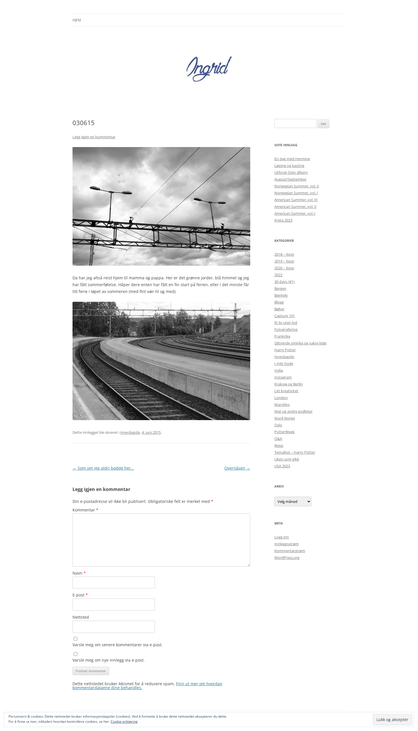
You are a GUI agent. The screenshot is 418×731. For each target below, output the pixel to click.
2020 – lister (284, 267)
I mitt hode (283, 363)
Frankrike (282, 336)
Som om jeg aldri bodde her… (103, 468)
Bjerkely (281, 295)
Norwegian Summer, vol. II (296, 186)
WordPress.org (286, 557)
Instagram (283, 377)
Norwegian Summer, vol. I (296, 192)
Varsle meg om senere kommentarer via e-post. (118, 644)
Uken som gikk (286, 459)
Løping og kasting (289, 165)
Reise (278, 445)
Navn (79, 573)
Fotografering (285, 329)
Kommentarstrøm (289, 550)
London (281, 397)
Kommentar (85, 510)
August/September (290, 179)
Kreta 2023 (283, 220)
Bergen (280, 288)
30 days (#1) (284, 281)
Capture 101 (284, 315)
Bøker (279, 308)
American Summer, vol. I (294, 213)
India (278, 370)
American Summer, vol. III (296, 199)
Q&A (278, 438)
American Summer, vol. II (295, 206)
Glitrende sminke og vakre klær (300, 343)
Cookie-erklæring (124, 721)
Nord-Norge (284, 418)
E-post (80, 595)
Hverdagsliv (130, 432)
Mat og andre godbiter (293, 411)
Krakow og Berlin (288, 384)
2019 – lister (284, 261)
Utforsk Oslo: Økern (291, 172)
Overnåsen (237, 468)
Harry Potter (285, 349)
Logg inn (281, 537)
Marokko (282, 404)
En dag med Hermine (292, 158)
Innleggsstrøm (286, 543)
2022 (278, 274)
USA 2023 (282, 465)
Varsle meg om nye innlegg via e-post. (109, 660)
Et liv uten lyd (285, 322)
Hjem (77, 20)
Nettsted (81, 617)
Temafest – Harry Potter (294, 452)
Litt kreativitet (286, 390)
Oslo (278, 425)
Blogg (279, 302)
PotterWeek (284, 431)
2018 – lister (284, 254)
